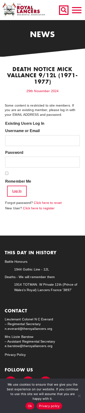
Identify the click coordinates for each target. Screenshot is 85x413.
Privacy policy (49, 406)
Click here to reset (48, 203)
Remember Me (18, 181)
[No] (79, 395)
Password (14, 153)
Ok (30, 406)
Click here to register (39, 208)
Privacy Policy (15, 355)
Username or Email (22, 131)
